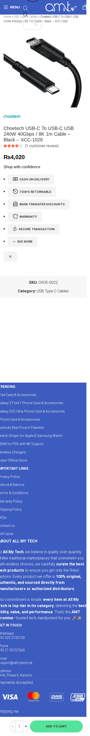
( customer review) (42, 146)
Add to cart (56, 726)
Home (7, 16)
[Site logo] (61, 7)
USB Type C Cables (53, 291)
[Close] (10, 256)
